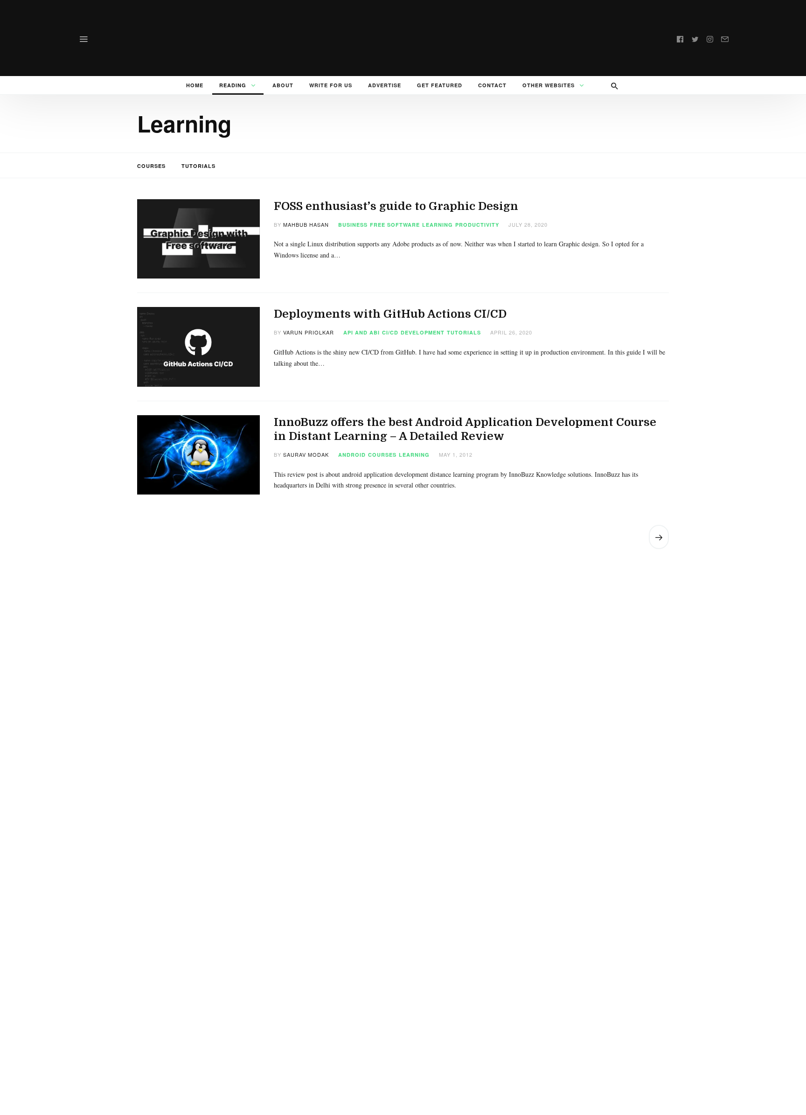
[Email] (724, 37)
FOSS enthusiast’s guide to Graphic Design (396, 206)
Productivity (477, 224)
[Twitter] (695, 37)
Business (353, 224)
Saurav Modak (306, 454)
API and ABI (361, 332)
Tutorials (198, 165)
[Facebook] (680, 37)
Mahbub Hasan (306, 224)
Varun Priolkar (308, 332)
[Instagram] (710, 37)
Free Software (395, 224)
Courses (151, 165)
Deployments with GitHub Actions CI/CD (390, 314)
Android (352, 454)
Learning (437, 224)
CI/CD (390, 332)
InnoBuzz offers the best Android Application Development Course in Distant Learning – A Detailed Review (465, 429)
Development (423, 332)
